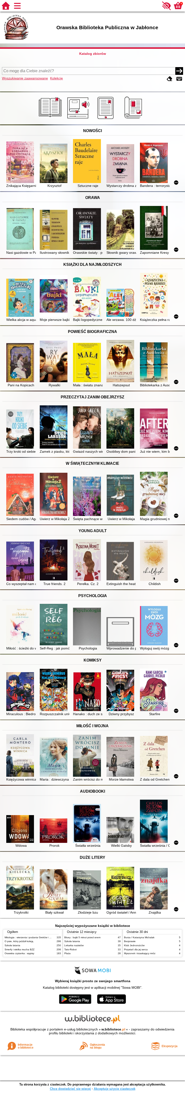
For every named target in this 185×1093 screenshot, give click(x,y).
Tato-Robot (70, 949)
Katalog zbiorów (92, 54)
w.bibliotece (113, 1029)
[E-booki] (106, 119)
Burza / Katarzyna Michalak (139, 937)
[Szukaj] (179, 71)
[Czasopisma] (134, 119)
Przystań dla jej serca (136, 949)
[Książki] (51, 119)
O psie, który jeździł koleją (19, 941)
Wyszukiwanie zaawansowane (25, 78)
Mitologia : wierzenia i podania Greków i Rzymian (32, 937)
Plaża (67, 953)
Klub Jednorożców (134, 945)
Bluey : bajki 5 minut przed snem (82, 937)
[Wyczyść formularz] (169, 79)
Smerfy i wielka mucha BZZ (19, 949)
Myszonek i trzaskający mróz (139, 953)
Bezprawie (130, 941)
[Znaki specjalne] (179, 79)
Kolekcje (56, 78)
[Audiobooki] (79, 119)
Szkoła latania (12, 945)
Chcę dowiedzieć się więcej (70, 1089)
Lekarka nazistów (74, 945)
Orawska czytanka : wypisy (19, 953)
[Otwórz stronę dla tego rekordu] (21, 162)
